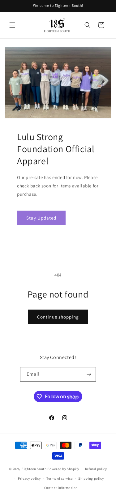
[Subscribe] (89, 374)
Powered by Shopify (63, 469)
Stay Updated (41, 218)
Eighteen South (34, 469)
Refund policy (96, 469)
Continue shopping (58, 317)
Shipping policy (91, 478)
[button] (12, 25)
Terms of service (59, 478)
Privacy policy (29, 478)
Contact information (61, 488)
